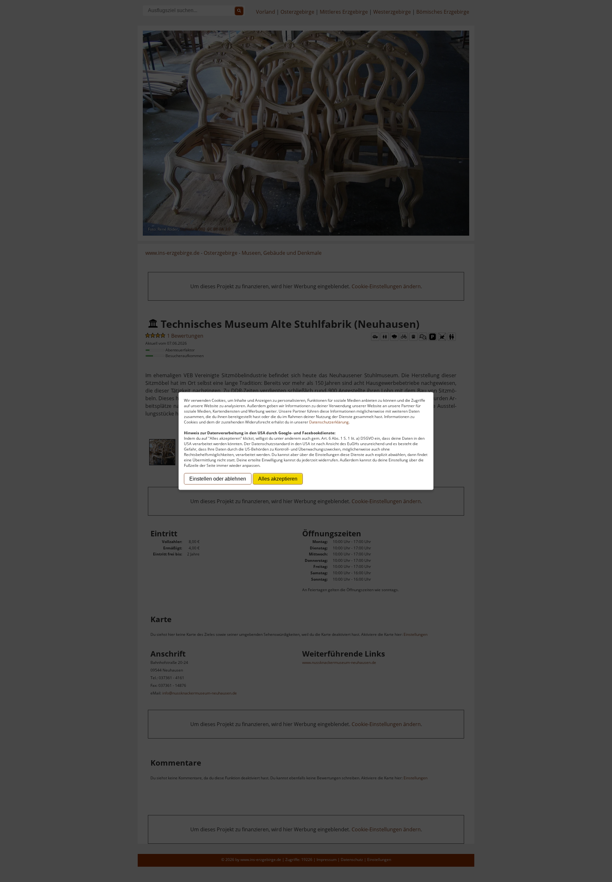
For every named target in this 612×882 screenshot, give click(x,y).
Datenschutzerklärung (329, 422)
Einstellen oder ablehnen (217, 478)
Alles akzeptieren (277, 478)
